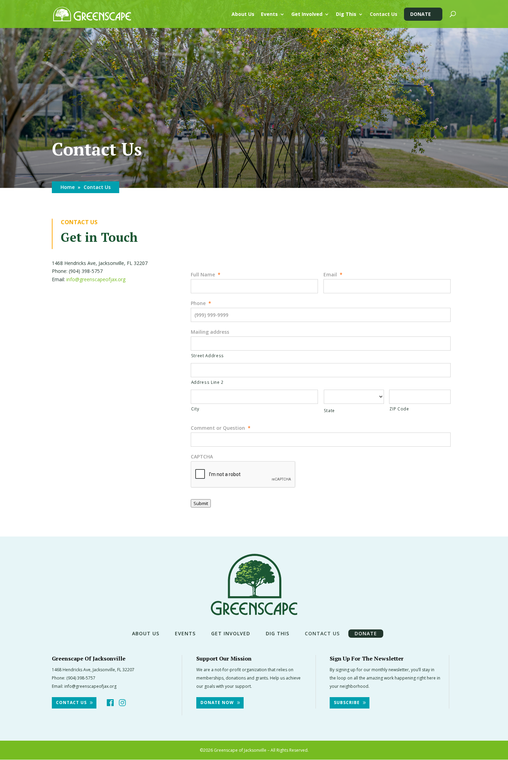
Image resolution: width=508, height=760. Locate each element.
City (195, 408)
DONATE (420, 14)
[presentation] (243, 474)
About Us (243, 14)
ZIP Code (399, 408)
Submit (201, 503)
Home (67, 187)
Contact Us (383, 14)
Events (269, 14)
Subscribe (347, 702)
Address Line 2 (207, 382)
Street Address (207, 355)
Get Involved (306, 14)
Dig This (346, 14)
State (329, 410)
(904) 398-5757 (80, 678)
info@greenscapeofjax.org (95, 279)
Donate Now (217, 702)
